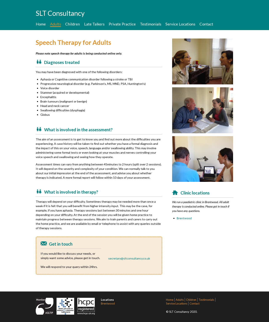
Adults (55, 24)
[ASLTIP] (44, 313)
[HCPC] (86, 313)
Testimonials (150, 24)
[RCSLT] (65, 313)
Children (72, 24)
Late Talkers (94, 24)
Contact (206, 24)
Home (41, 24)
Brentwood (184, 218)
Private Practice (122, 24)
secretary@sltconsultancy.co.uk (129, 258)
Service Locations (180, 24)
